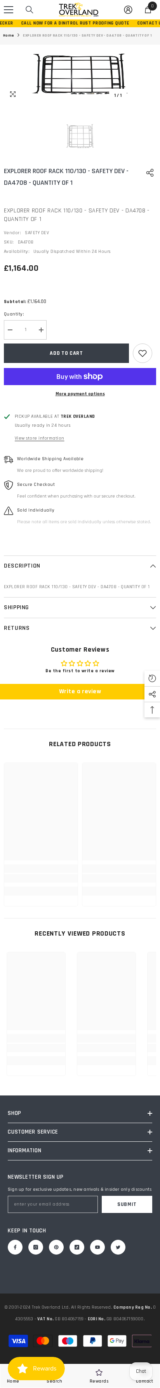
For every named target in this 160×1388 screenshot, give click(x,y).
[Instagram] (35, 1247)
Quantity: (14, 314)
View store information (39, 438)
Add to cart (66, 353)
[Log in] (128, 10)
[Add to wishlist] (142, 353)
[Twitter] (118, 1247)
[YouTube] (97, 1247)
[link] (41, 878)
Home (8, 35)
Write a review (80, 691)
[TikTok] (77, 1247)
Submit (127, 1204)
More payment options (80, 394)
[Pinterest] (56, 1247)
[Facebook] (15, 1247)
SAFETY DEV (37, 233)
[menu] (8, 9)
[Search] (29, 9)
